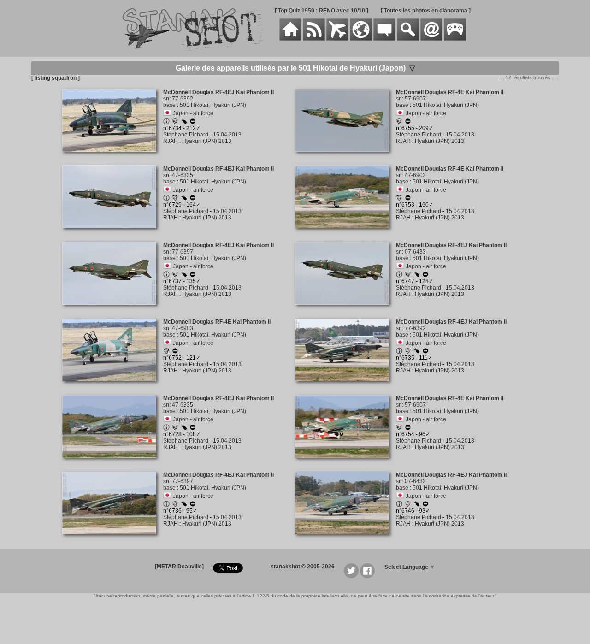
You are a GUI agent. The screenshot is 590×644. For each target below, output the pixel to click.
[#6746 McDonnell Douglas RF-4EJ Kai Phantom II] (345, 539)
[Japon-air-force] (167, 113)
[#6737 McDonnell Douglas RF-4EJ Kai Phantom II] (112, 310)
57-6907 (415, 98)
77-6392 (182, 98)
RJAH (170, 141)
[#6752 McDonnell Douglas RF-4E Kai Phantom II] (112, 386)
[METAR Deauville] (179, 566)
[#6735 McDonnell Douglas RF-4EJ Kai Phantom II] (345, 386)
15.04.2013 (227, 134)
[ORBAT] (337, 38)
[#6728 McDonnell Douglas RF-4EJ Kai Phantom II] (112, 463)
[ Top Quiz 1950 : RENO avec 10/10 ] (321, 10)
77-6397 (182, 251)
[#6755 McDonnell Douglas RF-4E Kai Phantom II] (345, 157)
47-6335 (182, 175)
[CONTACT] (431, 38)
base (169, 105)
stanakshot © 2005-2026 (303, 566)
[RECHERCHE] (408, 38)
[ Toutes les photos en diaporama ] (426, 10)
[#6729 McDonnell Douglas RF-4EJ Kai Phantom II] (112, 233)
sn (166, 98)
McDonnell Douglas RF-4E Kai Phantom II (449, 92)
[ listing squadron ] (55, 78)
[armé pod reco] (184, 122)
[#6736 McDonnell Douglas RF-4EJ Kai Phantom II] (112, 539)
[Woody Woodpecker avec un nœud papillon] (175, 122)
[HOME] (290, 38)
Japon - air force (193, 113)
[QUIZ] (455, 38)
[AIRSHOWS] (361, 38)
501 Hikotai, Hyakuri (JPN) (213, 105)
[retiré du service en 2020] (192, 122)
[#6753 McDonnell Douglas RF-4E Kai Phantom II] (345, 233)
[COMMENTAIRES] (384, 38)
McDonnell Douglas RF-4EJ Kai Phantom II (218, 92)
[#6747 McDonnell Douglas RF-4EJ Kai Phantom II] (345, 310)
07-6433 (415, 251)
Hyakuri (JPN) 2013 (206, 141)
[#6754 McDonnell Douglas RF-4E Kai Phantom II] (345, 463)
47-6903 (415, 175)
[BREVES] (314, 38)
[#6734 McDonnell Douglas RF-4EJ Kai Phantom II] (112, 157)
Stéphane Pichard (185, 134)
